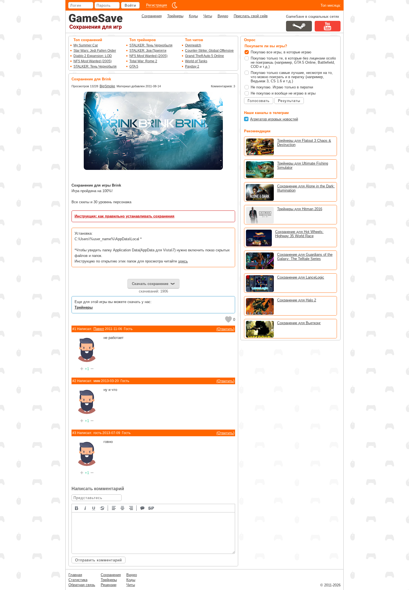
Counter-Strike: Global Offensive (209, 51)
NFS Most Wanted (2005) (92, 61)
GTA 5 (133, 66)
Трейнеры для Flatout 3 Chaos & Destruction (304, 142)
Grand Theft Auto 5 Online (204, 56)
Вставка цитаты (142, 507)
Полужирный (76, 507)
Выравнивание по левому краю (114, 507)
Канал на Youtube (328, 26)
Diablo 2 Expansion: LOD (92, 56)
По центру (122, 507)
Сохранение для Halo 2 (296, 300)
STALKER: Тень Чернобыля (95, 66)
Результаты (289, 101)
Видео (223, 16)
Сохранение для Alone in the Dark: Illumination (306, 188)
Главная (75, 575)
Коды (193, 16)
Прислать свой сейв (251, 16)
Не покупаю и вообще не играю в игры (283, 93)
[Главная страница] (95, 21)
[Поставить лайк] (228, 319)
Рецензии (108, 585)
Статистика (77, 580)
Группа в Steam (299, 26)
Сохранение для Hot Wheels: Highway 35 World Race (299, 234)
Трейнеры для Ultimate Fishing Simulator (302, 165)
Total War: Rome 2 (143, 61)
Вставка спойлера (151, 507)
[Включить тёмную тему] (175, 5)
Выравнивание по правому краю (131, 507)
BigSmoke (107, 86)
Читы (207, 16)
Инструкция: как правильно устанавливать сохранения (124, 216)
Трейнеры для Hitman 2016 (299, 209)
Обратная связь (81, 585)
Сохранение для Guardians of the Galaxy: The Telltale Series (304, 256)
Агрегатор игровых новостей (274, 119)
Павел (98, 329)
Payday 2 (192, 66)
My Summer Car (85, 45)
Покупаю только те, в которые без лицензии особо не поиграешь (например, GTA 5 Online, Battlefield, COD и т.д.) (293, 62)
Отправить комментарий (98, 560)
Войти (130, 5)
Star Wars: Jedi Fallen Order (94, 51)
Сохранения (152, 16)
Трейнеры (175, 16)
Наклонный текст (85, 507)
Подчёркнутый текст (94, 507)
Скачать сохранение (150, 284)
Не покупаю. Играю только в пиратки (282, 87)
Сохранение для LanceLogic (300, 277)
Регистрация (156, 5)
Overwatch (193, 45)
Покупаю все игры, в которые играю (281, 52)
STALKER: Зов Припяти (147, 51)
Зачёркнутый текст (102, 507)
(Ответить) (225, 329)
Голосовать (259, 101)
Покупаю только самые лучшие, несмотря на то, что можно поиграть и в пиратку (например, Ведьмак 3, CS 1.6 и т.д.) (292, 77)
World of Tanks (196, 61)
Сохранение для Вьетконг (299, 323)
